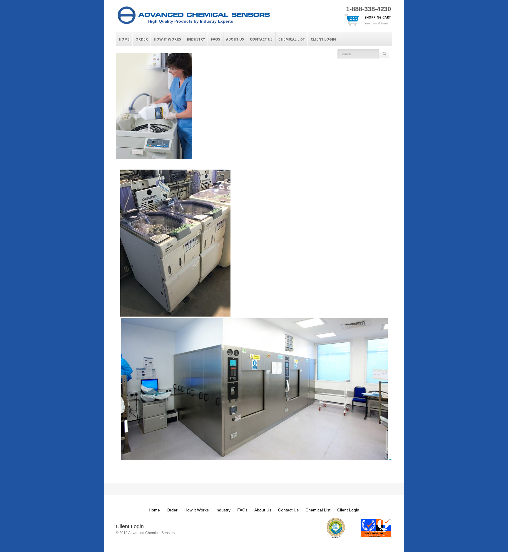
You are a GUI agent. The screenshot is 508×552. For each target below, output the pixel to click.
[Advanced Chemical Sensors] (194, 24)
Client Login (323, 39)
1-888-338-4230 (368, 9)
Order (142, 39)
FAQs (215, 39)
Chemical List (291, 39)
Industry (196, 39)
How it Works (167, 39)
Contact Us (261, 39)
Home (124, 39)
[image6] (154, 157)
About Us (235, 39)
